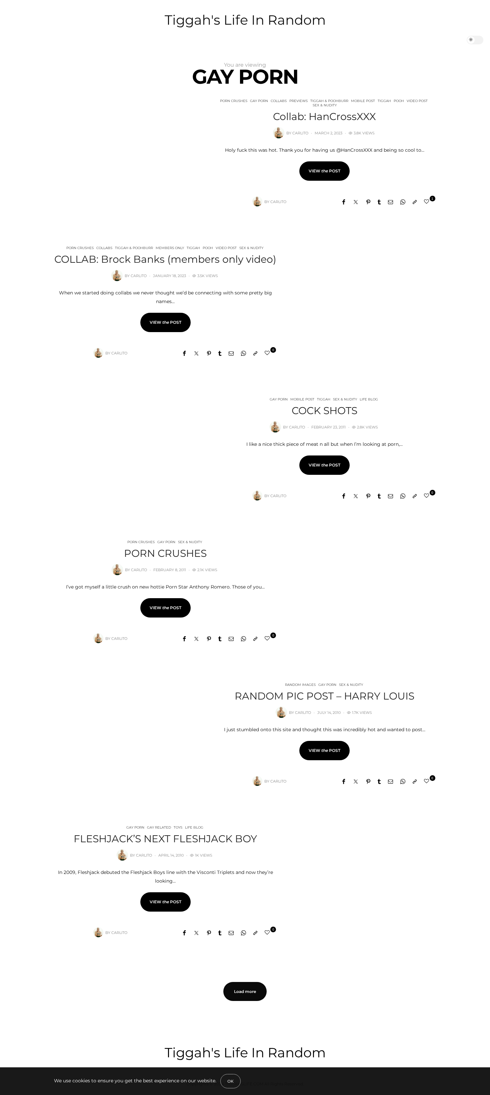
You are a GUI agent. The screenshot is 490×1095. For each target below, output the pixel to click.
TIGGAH (384, 101)
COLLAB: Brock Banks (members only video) (165, 259)
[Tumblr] (379, 202)
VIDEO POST (417, 101)
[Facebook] (343, 202)
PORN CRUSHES (233, 101)
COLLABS (279, 101)
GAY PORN (259, 101)
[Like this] (427, 201)
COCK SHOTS (324, 410)
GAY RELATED (159, 827)
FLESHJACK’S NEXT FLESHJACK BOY (165, 839)
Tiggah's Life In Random (245, 20)
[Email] (390, 202)
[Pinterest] (368, 202)
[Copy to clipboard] (414, 202)
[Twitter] (355, 202)
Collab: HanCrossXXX (324, 116)
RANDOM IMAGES (300, 685)
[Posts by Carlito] (278, 132)
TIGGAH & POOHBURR (329, 101)
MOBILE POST (363, 101)
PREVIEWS (298, 101)
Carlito (300, 133)
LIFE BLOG (369, 399)
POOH (399, 101)
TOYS (178, 827)
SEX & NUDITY (325, 105)
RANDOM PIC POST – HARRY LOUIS (324, 696)
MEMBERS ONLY (170, 248)
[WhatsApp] (403, 202)
